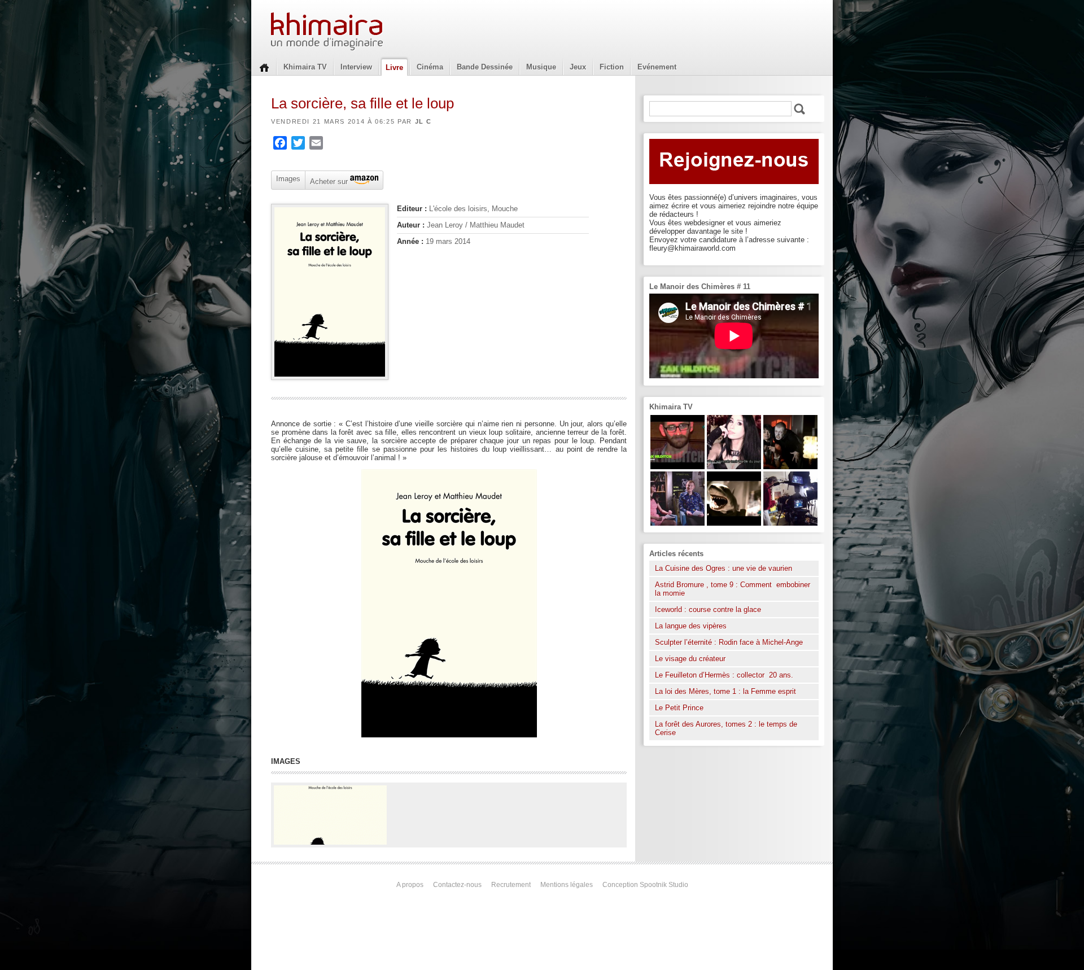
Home (264, 66)
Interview (356, 67)
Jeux (578, 67)
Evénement (656, 67)
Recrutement (511, 884)
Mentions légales (566, 884)
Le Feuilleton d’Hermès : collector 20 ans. (725, 675)
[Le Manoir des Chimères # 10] (734, 523)
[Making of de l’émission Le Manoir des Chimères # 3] (790, 523)
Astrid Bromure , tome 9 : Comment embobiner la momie (732, 588)
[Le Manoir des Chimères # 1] (677, 523)
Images (288, 178)
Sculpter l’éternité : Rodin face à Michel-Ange (729, 642)
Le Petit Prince (679, 708)
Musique (541, 67)
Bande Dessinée (485, 67)
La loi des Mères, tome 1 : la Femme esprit (725, 691)
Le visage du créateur (690, 658)
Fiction (612, 67)
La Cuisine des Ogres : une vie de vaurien (723, 568)
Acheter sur (327, 181)
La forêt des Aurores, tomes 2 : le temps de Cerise (726, 728)
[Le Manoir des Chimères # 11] (677, 466)
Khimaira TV (305, 67)
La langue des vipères (691, 626)
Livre (394, 67)
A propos (409, 884)
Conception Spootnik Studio (645, 884)
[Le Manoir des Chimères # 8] (734, 466)
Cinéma (430, 67)
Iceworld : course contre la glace (708, 609)
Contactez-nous (457, 884)
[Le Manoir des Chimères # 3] (790, 466)
